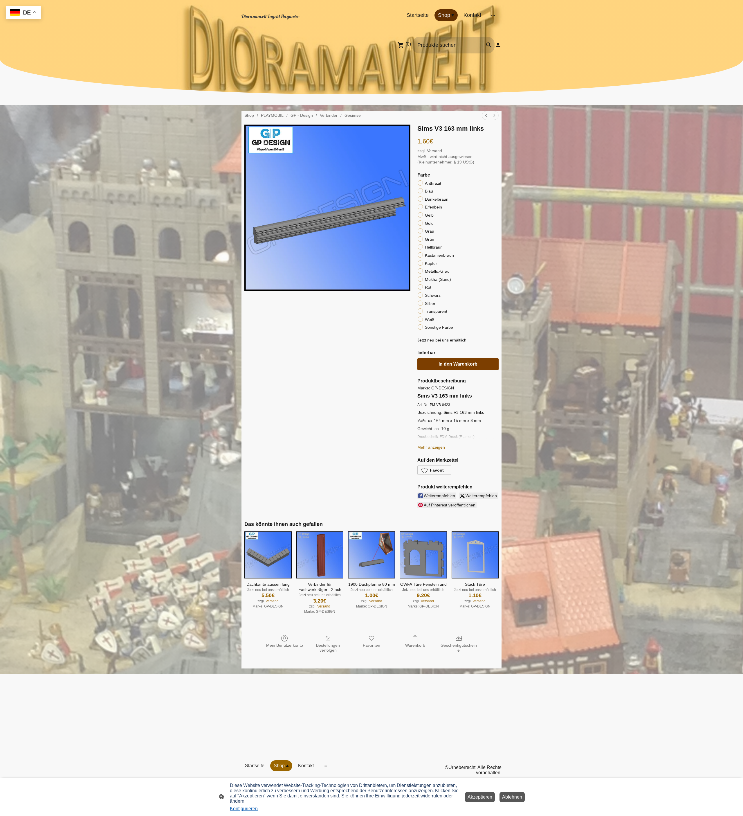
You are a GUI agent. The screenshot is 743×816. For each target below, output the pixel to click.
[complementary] (23, 13)
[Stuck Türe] (475, 554)
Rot (428, 287)
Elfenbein (433, 207)
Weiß (429, 319)
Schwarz (433, 295)
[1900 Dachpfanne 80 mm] (371, 554)
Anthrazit (433, 183)
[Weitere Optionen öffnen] (493, 15)
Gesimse (353, 115)
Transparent (436, 311)
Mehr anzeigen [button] (431, 447)
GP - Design (302, 115)
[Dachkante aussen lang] (267, 554)
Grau (429, 231)
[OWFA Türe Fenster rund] (423, 554)
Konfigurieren (244, 808)
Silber (430, 303)
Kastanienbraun (439, 255)
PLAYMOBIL (272, 115)
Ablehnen (512, 797)
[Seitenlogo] (281, 22)
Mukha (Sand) (438, 279)
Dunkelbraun (436, 199)
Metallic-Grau (437, 271)
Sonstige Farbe (439, 327)
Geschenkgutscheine (459, 648)
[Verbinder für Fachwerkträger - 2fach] (319, 554)
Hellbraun (434, 247)
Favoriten (371, 645)
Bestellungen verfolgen (328, 648)
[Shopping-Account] (498, 45)
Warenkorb (415, 645)
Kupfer (431, 263)
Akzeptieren (480, 797)
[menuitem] (486, 115)
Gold (429, 223)
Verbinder (329, 115)
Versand (434, 150)
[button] (434, 470)
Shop (249, 115)
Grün (429, 239)
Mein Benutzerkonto (284, 645)
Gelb (429, 215)
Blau (429, 191)
